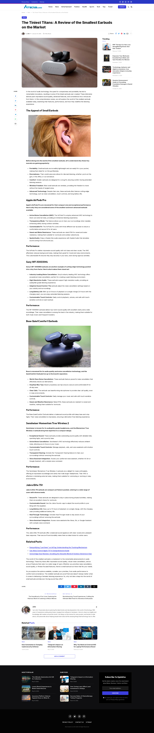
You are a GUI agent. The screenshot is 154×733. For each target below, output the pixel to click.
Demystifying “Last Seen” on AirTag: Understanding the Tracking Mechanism (58, 547)
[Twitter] (15, 101)
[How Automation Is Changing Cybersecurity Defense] (33, 633)
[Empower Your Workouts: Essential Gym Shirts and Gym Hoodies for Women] (106, 58)
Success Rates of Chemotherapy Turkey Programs (81, 697)
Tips (104, 7)
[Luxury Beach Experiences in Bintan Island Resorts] (26, 688)
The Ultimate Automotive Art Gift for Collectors (43, 678)
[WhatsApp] (15, 119)
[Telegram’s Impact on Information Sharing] (59, 633)
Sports (92, 7)
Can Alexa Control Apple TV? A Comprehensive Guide (49, 551)
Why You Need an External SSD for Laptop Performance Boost (85, 646)
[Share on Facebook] (116, 33)
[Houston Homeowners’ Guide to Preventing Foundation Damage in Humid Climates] (106, 82)
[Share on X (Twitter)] (118, 33)
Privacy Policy (25, 2)
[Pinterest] (15, 110)
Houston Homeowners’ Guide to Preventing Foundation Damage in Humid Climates (122, 83)
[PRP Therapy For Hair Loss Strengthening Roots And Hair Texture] (106, 46)
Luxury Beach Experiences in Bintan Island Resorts (41, 687)
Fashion (77, 7)
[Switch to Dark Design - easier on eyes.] (128, 7)
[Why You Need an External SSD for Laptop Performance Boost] (85, 633)
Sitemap (42, 2)
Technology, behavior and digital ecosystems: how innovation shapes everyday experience (122, 70)
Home (50, 7)
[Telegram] (15, 114)
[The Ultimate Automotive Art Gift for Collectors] (26, 679)
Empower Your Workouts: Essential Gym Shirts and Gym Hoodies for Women (121, 57)
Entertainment (66, 7)
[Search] (131, 7)
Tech (98, 7)
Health (84, 7)
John (28, 33)
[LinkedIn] (15, 105)
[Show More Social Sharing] (130, 33)
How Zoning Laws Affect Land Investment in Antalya (80, 687)
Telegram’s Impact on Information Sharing (55, 646)
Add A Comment (59, 656)
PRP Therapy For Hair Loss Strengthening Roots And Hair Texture (122, 46)
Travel (110, 7)
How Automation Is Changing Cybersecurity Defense (32, 646)
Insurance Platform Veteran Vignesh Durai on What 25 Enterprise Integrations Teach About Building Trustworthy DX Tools (42, 697)
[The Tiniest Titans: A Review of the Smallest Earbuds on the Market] (59, 62)
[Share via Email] (127, 33)
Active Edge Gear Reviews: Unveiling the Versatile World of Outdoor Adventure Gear (60, 554)
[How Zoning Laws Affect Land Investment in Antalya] (64, 688)
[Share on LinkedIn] (124, 33)
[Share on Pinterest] (121, 33)
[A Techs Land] (33, 7)
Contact (122, 7)
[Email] (15, 123)
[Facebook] (15, 96)
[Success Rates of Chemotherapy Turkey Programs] (64, 698)
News (57, 7)
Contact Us (35, 2)
